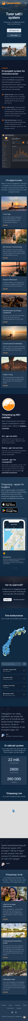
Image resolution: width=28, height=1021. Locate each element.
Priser (10, 1005)
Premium (17, 1005)
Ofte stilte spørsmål (19, 599)
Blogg (24, 1005)
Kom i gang (14, 35)
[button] (24, 628)
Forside (4, 1005)
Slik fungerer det (14, 30)
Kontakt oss (7, 599)
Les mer (5, 225)
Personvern (10, 1008)
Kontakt (19, 1008)
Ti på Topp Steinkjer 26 (16, 834)
